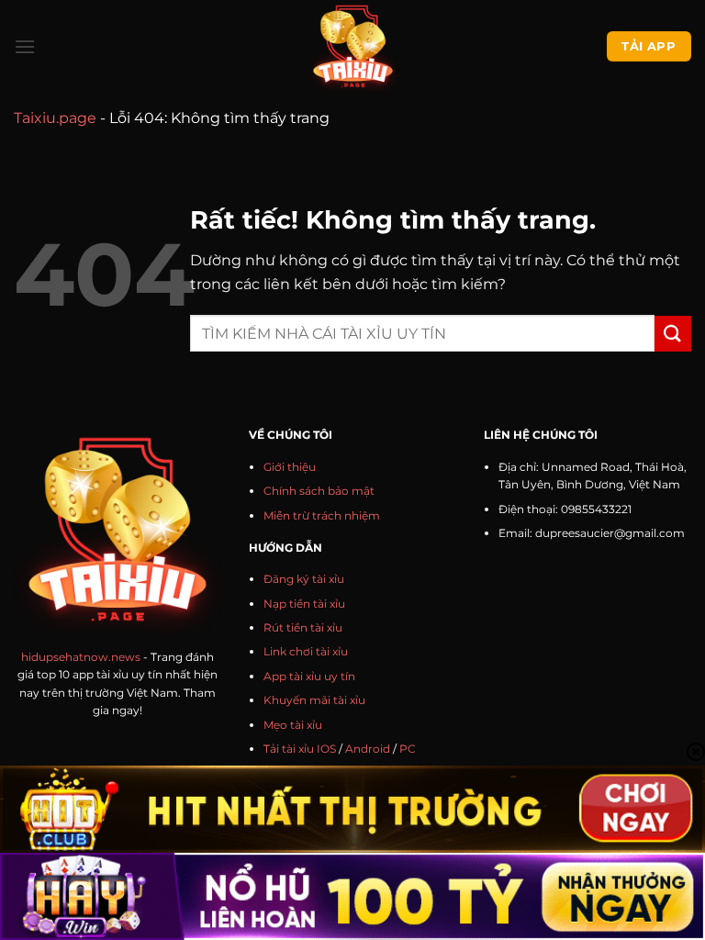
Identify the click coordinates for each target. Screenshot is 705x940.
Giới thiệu (289, 467)
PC (407, 748)
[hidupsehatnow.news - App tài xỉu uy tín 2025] (353, 46)
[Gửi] (673, 334)
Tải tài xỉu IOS (299, 748)
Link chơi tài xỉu (305, 651)
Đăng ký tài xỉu (303, 579)
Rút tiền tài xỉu (302, 627)
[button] (25, 46)
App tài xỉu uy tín (309, 676)
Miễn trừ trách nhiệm (321, 515)
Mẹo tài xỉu (292, 725)
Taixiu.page (55, 118)
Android (367, 748)
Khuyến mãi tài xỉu (314, 700)
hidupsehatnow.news (80, 657)
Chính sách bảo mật (319, 491)
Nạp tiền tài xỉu (304, 603)
